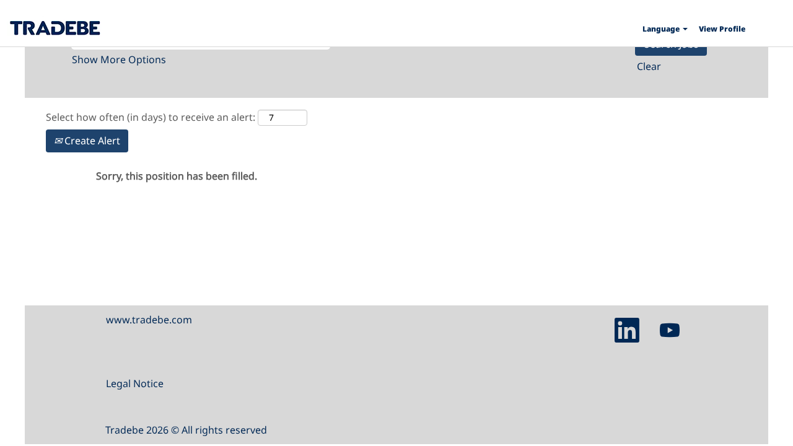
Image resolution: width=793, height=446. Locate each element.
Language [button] (661, 29)
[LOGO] (54, 27)
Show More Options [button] (119, 59)
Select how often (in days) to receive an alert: (150, 117)
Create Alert (91, 140)
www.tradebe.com (149, 319)
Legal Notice (135, 383)
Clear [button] (649, 66)
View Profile (722, 29)
